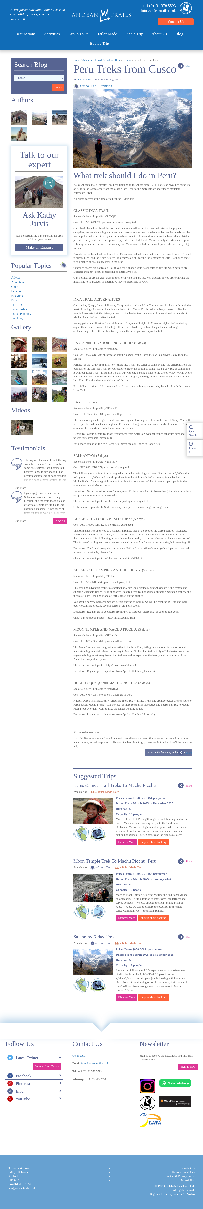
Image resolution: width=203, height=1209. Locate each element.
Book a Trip (99, 43)
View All (60, 520)
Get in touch (79, 1055)
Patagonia (17, 295)
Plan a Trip (134, 34)
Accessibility (187, 1180)
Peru (94, 86)
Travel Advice (20, 309)
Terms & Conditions (183, 1172)
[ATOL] (185, 8)
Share (188, 66)
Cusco (84, 86)
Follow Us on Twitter (47, 1066)
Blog (179, 34)
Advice (15, 277)
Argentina (17, 282)
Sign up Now (187, 1066)
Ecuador (16, 291)
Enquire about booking (153, 842)
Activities (52, 34)
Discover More (126, 842)
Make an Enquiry (39, 247)
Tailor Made (107, 34)
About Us (159, 34)
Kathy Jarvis (85, 79)
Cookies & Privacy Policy (180, 1176)
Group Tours (78, 34)
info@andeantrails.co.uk (158, 11)
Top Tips (16, 304)
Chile (14, 286)
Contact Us (176, 22)
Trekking (106, 86)
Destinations (25, 34)
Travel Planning (21, 313)
